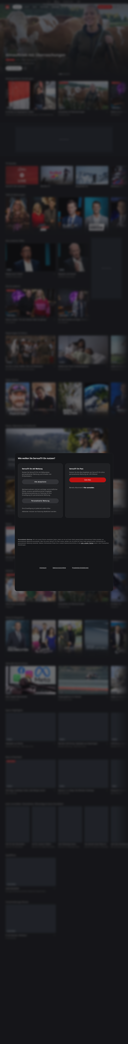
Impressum (43, 568)
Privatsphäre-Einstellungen (80, 568)
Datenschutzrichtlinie (59, 568)
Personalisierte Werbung (40, 501)
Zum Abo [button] (87, 480)
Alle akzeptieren (40, 482)
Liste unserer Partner (87, 543)
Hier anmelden (89, 487)
